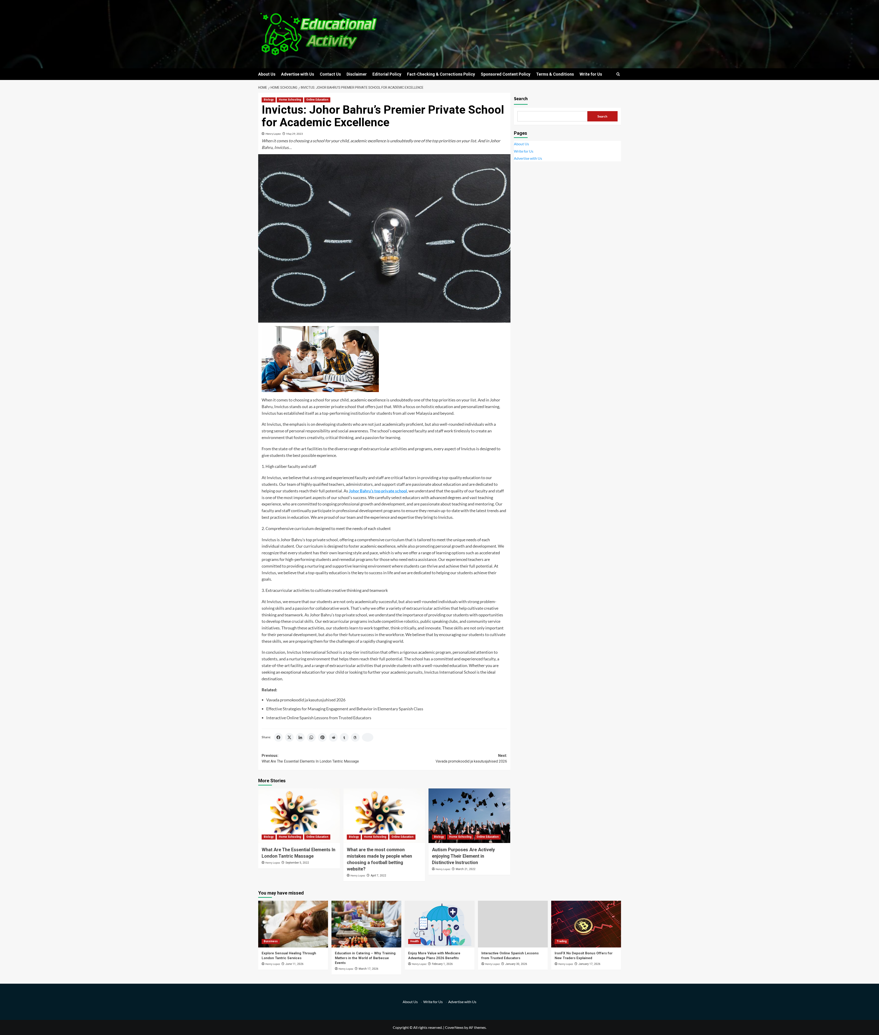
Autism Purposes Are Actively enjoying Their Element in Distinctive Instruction (463, 856)
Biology (269, 99)
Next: (471, 758)
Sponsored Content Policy (505, 74)
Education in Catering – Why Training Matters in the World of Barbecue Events (365, 958)
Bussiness (271, 941)
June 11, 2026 (294, 964)
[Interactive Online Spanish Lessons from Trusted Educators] (513, 924)
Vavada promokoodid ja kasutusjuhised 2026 (305, 699)
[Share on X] (289, 737)
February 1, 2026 (442, 964)
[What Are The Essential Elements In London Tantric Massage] (299, 815)
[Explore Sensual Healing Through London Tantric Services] (293, 924)
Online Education (317, 99)
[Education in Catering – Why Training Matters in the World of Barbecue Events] (366, 924)
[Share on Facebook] (278, 737)
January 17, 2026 (589, 964)
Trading (562, 941)
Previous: (310, 758)
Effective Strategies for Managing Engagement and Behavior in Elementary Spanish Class (344, 708)
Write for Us (591, 74)
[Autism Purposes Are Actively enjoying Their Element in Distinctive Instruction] (469, 815)
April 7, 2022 (378, 875)
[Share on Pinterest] (322, 737)
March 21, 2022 (465, 869)
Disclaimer (357, 74)
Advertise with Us (297, 74)
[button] (618, 74)
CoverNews (454, 1027)
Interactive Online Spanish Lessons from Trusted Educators (318, 717)
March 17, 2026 (368, 968)
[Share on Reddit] (333, 737)
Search (521, 99)
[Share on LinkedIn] (300, 737)
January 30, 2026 (516, 964)
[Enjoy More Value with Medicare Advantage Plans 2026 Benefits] (440, 924)
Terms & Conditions (555, 74)
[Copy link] (367, 737)
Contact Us (330, 74)
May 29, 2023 (294, 133)
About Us (266, 74)
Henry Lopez (273, 133)
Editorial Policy (386, 74)
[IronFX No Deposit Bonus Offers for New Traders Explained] (586, 924)
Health (414, 941)
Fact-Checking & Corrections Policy (441, 74)
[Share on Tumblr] (344, 737)
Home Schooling (290, 99)
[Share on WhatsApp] (311, 737)
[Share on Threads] (355, 737)
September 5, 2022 (297, 862)
